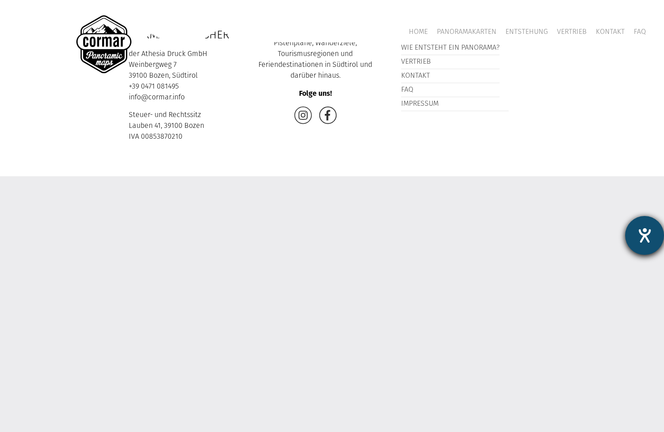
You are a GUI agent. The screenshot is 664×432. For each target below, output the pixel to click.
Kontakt (610, 32)
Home (418, 32)
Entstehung (526, 32)
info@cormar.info (157, 97)
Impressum (420, 104)
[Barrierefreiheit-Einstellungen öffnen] (644, 235)
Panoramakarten (466, 32)
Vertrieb (572, 32)
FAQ (640, 32)
